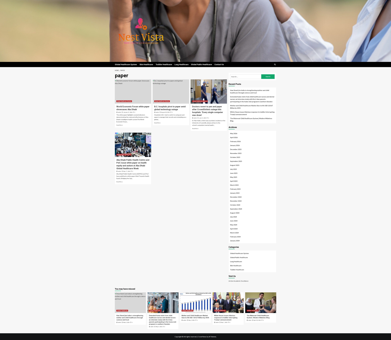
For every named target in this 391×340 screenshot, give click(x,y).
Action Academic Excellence (238, 281)
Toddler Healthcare (164, 64)
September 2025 (236, 161)
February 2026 (235, 141)
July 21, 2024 (202, 118)
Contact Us (219, 64)
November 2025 (236, 153)
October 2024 (235, 205)
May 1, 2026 (224, 322)
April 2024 (234, 229)
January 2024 (235, 241)
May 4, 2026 (126, 322)
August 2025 (234, 165)
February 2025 (235, 189)
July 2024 (233, 217)
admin (119, 112)
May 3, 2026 (159, 326)
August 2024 (234, 213)
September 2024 (236, 209)
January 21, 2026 (127, 112)
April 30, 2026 (257, 320)
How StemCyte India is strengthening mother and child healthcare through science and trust (249, 91)
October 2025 (235, 157)
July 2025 (233, 169)
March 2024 (234, 233)
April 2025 (234, 181)
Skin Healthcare (146, 64)
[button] (275, 64)
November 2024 (236, 201)
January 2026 (235, 145)
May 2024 (233, 225)
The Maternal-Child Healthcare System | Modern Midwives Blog (251, 119)
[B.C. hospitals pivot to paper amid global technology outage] (171, 91)
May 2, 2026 (191, 320)
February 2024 (235, 237)
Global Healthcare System (126, 64)
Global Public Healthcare (201, 64)
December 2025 (236, 149)
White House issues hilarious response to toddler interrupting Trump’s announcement (252, 113)
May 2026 (233, 133)
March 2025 (234, 185)
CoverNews (202, 337)
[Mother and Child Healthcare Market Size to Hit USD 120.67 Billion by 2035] (195, 302)
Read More (119, 125)
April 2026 (234, 137)
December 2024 (236, 197)
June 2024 (233, 221)
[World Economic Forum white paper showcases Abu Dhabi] (133, 91)
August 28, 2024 (165, 112)
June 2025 (233, 173)
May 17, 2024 (126, 171)
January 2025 (235, 193)
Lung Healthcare (181, 64)
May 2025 (233, 177)
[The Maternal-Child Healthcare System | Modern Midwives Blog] (260, 302)
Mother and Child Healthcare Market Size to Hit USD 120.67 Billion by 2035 (251, 107)
